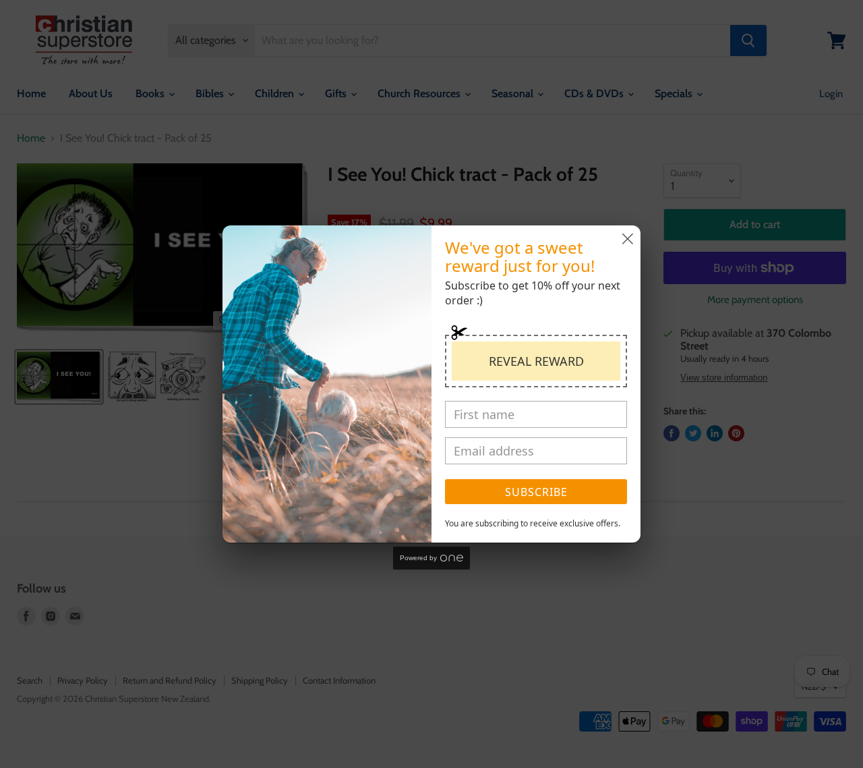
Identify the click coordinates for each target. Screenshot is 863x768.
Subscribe (536, 492)
